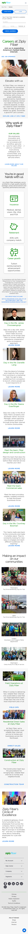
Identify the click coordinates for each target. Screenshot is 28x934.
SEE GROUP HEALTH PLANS (14, 296)
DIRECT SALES (14, 746)
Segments (9, 876)
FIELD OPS (14, 707)
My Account (9, 860)
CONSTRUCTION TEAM (14, 784)
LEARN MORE (14, 345)
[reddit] (23, 883)
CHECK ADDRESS (10, 31)
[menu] (3, 25)
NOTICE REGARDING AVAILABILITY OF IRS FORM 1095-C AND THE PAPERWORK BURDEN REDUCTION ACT (14, 300)
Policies (14, 894)
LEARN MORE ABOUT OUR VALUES (14, 165)
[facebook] (7, 883)
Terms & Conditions (14, 903)
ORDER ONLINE (7, 11)
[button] (4, 146)
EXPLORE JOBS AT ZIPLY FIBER (14, 116)
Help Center (9, 866)
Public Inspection (14, 898)
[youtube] (19, 883)
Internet (14, 922)
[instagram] (7, 887)
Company (9, 871)
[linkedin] (15, 883)
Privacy (14, 896)
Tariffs (14, 901)
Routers (14, 924)
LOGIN (20, 11)
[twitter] (11, 883)
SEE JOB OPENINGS (8, 56)
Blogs (14, 920)
